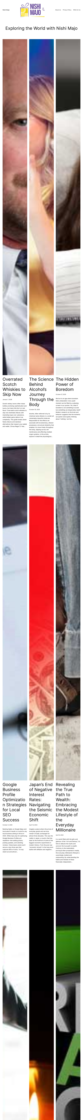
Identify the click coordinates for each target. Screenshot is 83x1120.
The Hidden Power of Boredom (67, 384)
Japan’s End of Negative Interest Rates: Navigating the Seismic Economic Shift (41, 802)
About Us (58, 10)
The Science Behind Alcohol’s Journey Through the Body (41, 392)
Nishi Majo (6, 10)
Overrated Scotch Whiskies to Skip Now (14, 387)
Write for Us (76, 10)
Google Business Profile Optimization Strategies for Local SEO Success (15, 802)
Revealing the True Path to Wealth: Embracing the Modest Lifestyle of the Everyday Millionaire (67, 807)
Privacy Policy (67, 10)
